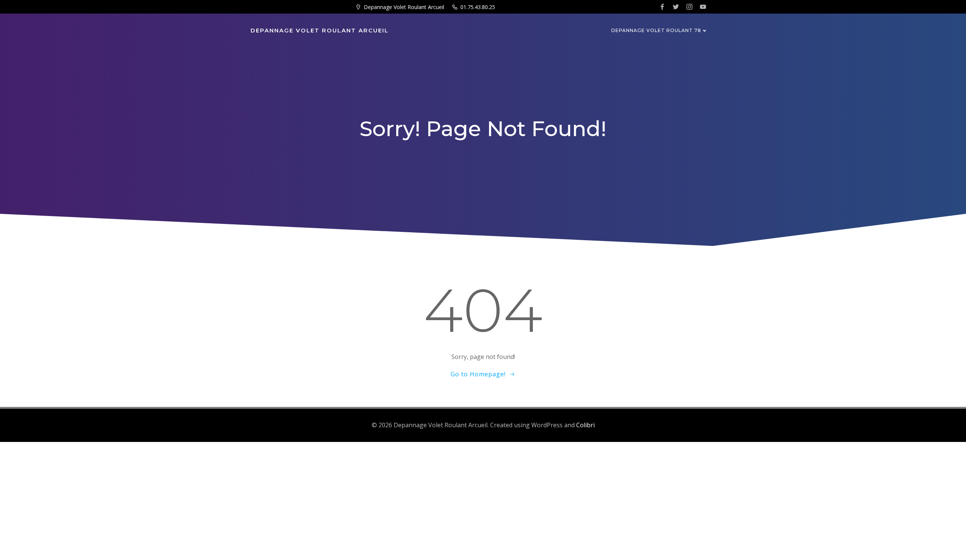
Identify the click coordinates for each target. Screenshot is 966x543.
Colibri (585, 425)
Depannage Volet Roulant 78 (656, 30)
